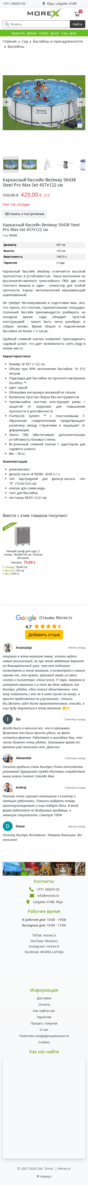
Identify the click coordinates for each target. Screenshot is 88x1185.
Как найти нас (44, 1011)
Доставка (44, 998)
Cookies (44, 1042)
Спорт (44, 33)
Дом (72, 33)
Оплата (44, 1004)
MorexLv (44, 941)
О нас (44, 1029)
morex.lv (44, 935)
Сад (64, 33)
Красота (18, 33)
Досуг (55, 33)
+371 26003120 (14, 3)
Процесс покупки (44, 1023)
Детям (32, 33)
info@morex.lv (48, 895)
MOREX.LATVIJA (44, 952)
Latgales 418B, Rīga (48, 902)
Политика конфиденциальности (44, 1036)
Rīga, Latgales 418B (61, 3)
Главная (10, 41)
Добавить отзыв (44, 634)
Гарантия (44, 1017)
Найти (77, 24)
